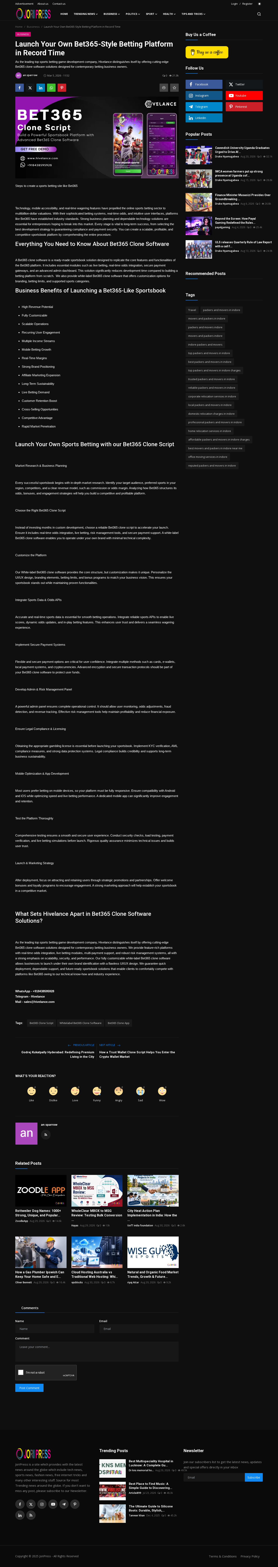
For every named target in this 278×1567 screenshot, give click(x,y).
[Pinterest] (75, 1504)
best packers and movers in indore (209, 362)
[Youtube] (53, 1504)
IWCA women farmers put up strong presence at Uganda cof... (239, 173)
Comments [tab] (29, 1308)
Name (19, 1321)
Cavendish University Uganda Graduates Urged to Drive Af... (242, 150)
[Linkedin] (20, 1515)
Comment (22, 1338)
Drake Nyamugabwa (227, 156)
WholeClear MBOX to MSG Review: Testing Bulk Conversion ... (96, 1215)
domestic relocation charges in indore (211, 413)
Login (234, 3)
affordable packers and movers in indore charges (219, 440)
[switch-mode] (260, 3)
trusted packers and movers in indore (211, 379)
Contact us (59, 3)
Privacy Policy (250, 1556)
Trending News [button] (84, 14)
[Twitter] (31, 1504)
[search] (259, 14)
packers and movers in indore (221, 310)
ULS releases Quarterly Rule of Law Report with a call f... (243, 244)
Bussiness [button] (110, 14)
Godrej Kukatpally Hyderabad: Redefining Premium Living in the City (57, 1054)
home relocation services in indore (209, 431)
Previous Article (83, 1045)
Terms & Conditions (223, 1556)
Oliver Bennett (23, 1282)
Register (247, 3)
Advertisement (24, 3)
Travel (192, 310)
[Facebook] (20, 1504)
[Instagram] (42, 1504)
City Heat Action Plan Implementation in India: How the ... (152, 1215)
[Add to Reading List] (174, 88)
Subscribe (253, 1477)
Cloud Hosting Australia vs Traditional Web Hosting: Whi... (94, 1274)
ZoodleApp (21, 1221)
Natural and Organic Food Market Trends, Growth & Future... (152, 1274)
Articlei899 (135, 1493)
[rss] (31, 1515)
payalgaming (222, 227)
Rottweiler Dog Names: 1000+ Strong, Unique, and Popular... (38, 1213)
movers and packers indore (205, 336)
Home (64, 14)
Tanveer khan (137, 1515)
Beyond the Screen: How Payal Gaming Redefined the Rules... (235, 220)
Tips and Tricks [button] (192, 14)
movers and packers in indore (206, 319)
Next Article (107, 1045)
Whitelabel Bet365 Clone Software (81, 1023)
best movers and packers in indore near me (215, 448)
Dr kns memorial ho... (141, 1470)
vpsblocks (77, 1282)
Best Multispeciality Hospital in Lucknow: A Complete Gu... (151, 1463)
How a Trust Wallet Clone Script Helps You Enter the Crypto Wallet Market (137, 1054)
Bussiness (33, 26)
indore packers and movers (205, 344)
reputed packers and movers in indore (212, 465)
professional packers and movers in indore (215, 422)
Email (103, 1321)
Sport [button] (150, 14)
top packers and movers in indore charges (214, 370)
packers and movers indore (205, 327)
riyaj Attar (133, 1282)
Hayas (74, 1225)
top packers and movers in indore (209, 353)
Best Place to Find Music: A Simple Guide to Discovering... (150, 1486)
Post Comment (29, 1388)
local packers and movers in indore (210, 405)
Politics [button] (131, 14)
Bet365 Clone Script (41, 1023)
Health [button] (168, 14)
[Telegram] (64, 1504)
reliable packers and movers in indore (211, 388)
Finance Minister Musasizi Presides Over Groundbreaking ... (243, 197)
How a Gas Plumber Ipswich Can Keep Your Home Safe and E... (39, 1274)
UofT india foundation (140, 1225)
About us (42, 3)
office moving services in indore (207, 457)
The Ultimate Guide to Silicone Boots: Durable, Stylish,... (151, 1508)
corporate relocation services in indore (212, 396)
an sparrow (49, 1124)
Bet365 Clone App (118, 1023)
